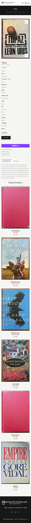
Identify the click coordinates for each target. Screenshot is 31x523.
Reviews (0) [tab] (16, 161)
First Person (16, 333)
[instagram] (15, 512)
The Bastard (16, 231)
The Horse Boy (15, 282)
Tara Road (15, 384)
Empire (15, 486)
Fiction (19, 12)
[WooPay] (15, 146)
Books (15, 12)
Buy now (6, 137)
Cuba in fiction (7, 153)
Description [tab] (6, 161)
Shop (11, 12)
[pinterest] (19, 512)
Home (7, 12)
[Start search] (29, 3)
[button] (22, 3)
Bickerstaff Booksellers (8, 519)
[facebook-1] (12, 512)
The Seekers (15, 435)
